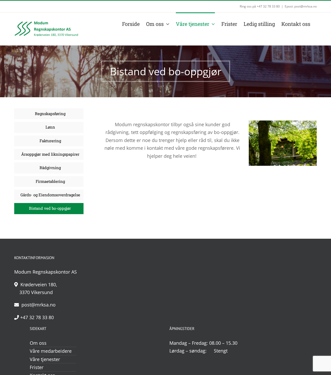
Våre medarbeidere (51, 351)
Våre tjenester (45, 359)
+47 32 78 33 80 (37, 317)
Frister (36, 367)
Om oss (38, 343)
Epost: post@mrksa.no (301, 6)
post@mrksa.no (38, 305)
